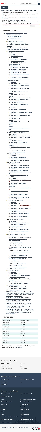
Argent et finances (24, 406)
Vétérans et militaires (24, 414)
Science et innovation (24, 409)
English (38, 1)
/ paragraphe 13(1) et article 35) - (20, 294)
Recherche (22, 363)
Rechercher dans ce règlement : (9, 25)
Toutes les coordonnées (6, 393)
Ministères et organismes (6, 396)
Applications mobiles (13, 427)
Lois (21, 382)
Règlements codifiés (32, 10)
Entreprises (3, 406)
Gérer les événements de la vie (26, 419)
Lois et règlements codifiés (6, 368)
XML (31, 14)
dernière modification (22, 17)
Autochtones (23, 411)
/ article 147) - (20, 311)
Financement (4, 384)
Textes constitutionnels (6, 363)
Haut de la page (4, 429)
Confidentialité (36, 427)
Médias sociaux (4, 427)
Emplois (2, 399)
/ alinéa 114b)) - (18, 305)
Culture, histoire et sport (6, 422)
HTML (11, 14)
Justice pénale (4, 382)
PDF (3, 15)
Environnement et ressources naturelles (9, 417)
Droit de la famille (4, 379)
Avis (31, 427)
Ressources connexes (5, 366)
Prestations (3, 409)
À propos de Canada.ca (23, 427)
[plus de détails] (19, 347)
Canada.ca (3, 10)
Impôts (2, 414)
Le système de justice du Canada (27, 379)
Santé (2, 411)
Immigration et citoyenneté (6, 401)
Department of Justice (11, 10)
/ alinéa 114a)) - (18, 299)
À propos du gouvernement (26, 393)
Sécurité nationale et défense (7, 419)
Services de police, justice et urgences (28, 399)
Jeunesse (22, 417)
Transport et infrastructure (25, 401)
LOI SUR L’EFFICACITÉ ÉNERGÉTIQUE (18, 20)
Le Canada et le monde (25, 404)
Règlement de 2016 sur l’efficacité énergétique (15, 33)
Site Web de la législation (22, 10)
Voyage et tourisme (5, 404)
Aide (31, 23)
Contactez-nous (23, 368)
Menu (5, 7)
